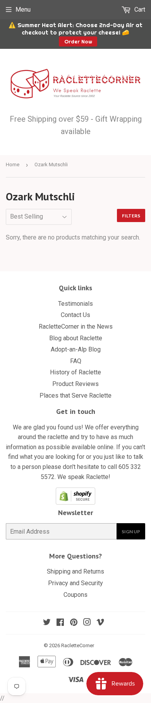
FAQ (75, 361)
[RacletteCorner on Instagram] (87, 623)
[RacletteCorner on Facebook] (60, 623)
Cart (139, 9)
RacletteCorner (77, 645)
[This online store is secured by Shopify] (75, 502)
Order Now (78, 41)
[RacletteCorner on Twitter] (47, 623)
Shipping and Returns (75, 571)
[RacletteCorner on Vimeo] (100, 623)
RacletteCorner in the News (76, 326)
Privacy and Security (75, 583)
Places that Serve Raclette (75, 395)
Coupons (75, 594)
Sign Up (131, 531)
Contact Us (75, 315)
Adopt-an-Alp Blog (76, 349)
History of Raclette (75, 372)
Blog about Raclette (75, 338)
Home (12, 164)
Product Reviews (75, 384)
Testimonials (75, 303)
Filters (131, 216)
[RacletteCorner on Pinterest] (74, 623)
